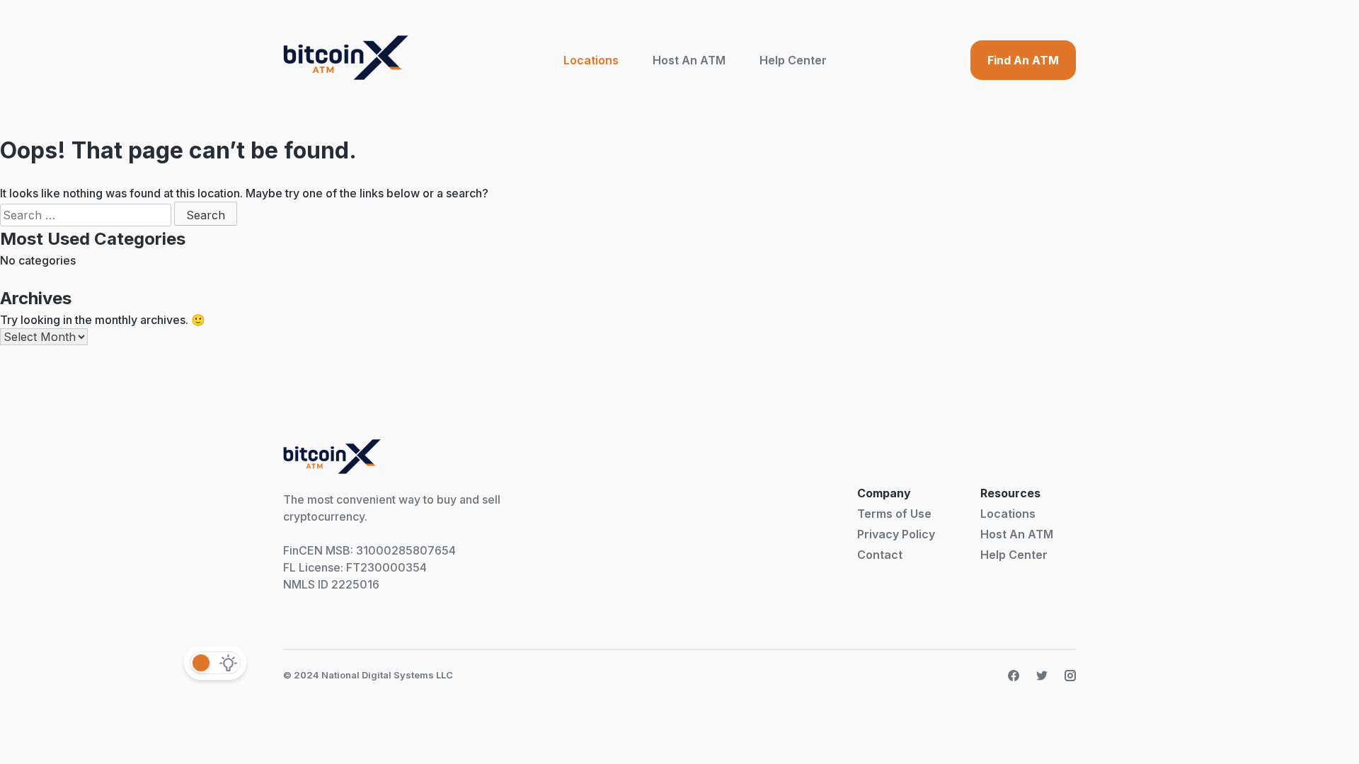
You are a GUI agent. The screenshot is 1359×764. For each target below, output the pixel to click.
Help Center (793, 60)
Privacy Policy (896, 534)
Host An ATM (689, 60)
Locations (591, 60)
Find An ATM (1023, 60)
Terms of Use (894, 514)
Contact (879, 555)
